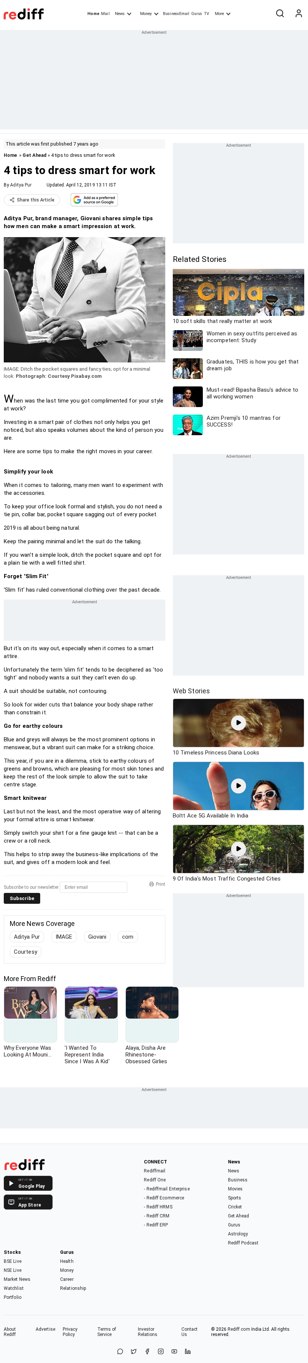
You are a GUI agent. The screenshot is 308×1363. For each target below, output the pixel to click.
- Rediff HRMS (158, 1207)
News (120, 13)
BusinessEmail (176, 13)
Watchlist (14, 1288)
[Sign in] (298, 14)
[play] (238, 722)
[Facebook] (147, 1351)
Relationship (73, 1288)
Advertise (45, 1329)
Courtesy (25, 951)
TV (206, 13)
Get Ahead (35, 155)
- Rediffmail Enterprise (166, 1189)
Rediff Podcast (243, 1243)
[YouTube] (174, 1351)
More (219, 13)
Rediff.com (239, 1329)
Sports (235, 1198)
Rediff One (155, 1180)
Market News (17, 1279)
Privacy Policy (70, 1332)
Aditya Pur (21, 185)
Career (67, 1279)
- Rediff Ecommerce (164, 1198)
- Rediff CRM (156, 1216)
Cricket (235, 1207)
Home (93, 13)
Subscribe (22, 898)
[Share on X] (134, 1351)
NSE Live (12, 1270)
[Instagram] (161, 1351)
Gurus (196, 13)
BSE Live (12, 1261)
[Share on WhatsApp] (120, 1351)
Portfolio (12, 1297)
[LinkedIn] (188, 1351)
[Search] (279, 14)
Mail (105, 13)
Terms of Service (106, 1332)
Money (146, 13)
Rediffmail (154, 1171)
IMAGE (64, 936)
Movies (235, 1189)
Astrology (238, 1234)
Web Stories (191, 691)
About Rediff (10, 1332)
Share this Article (35, 200)
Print (160, 884)
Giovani (97, 936)
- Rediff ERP (156, 1225)
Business (238, 1180)
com (127, 936)
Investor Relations (148, 1332)
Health (67, 1261)
